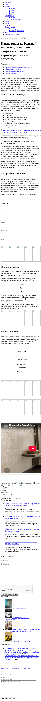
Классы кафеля (10, 73)
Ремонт (7, 6)
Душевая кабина (15, 19)
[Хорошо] (4, 485)
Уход (6, 33)
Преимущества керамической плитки (18, 67)
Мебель (7, 25)
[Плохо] (36, 483)
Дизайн (7, 4)
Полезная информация (13, 34)
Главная (8, 2)
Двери (7, 23)
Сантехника (9, 16)
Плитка (12, 8)
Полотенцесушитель (16, 31)
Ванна (7, 21)
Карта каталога (16, 668)
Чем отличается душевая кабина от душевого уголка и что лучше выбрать (21, 649)
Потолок (12, 12)
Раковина (12, 17)
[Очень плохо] (27, 483)
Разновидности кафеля (13, 69)
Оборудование (10, 27)
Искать (24, 38)
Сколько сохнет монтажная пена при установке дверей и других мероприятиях (22, 504)
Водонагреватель (15, 29)
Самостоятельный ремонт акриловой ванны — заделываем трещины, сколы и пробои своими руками (22, 657)
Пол (10, 14)
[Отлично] (24, 485)
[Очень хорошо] (14, 485)
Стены (11, 10)
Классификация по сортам (14, 71)
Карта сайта (5, 668)
